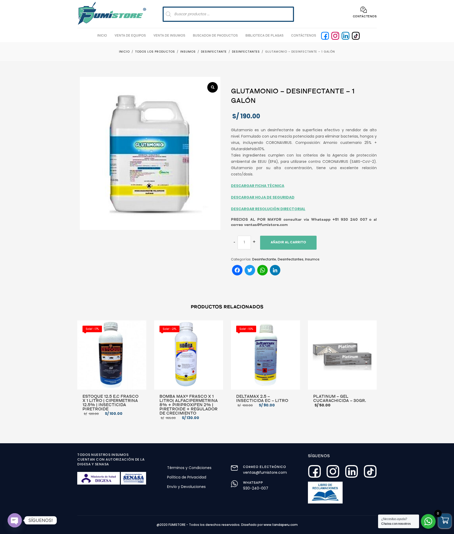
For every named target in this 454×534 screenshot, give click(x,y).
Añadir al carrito (288, 242)
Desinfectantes (290, 259)
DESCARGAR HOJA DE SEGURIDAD (263, 197)
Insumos (312, 259)
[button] (212, 87)
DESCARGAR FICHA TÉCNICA (257, 185)
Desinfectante (264, 259)
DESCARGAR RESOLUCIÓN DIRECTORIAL (268, 208)
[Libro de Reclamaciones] (325, 492)
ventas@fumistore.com (265, 472)
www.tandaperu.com (281, 524)
